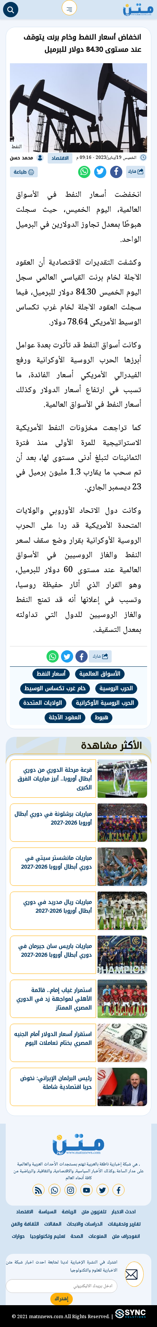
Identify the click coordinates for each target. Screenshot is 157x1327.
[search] (10, 9)
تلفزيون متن (94, 1212)
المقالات (52, 1224)
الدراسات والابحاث (85, 1224)
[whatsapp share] (84, 172)
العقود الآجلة (65, 717)
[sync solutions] (130, 1316)
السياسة (47, 1212)
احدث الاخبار (124, 1212)
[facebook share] (116, 172)
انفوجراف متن (126, 1236)
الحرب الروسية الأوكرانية (105, 703)
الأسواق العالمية (99, 674)
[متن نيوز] (138, 7)
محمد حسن (21, 158)
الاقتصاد (60, 158)
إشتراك (61, 1299)
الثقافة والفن (25, 1224)
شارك (133, 172)
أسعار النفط (51, 674)
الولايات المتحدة (42, 703)
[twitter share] (100, 172)
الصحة (76, 1236)
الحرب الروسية (116, 688)
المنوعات (97, 1236)
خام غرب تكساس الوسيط (55, 688)
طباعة (21, 172)
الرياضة (69, 1212)
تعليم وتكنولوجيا (47, 1236)
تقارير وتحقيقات (124, 1224)
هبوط (101, 717)
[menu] (69, 7)
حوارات (18, 1236)
